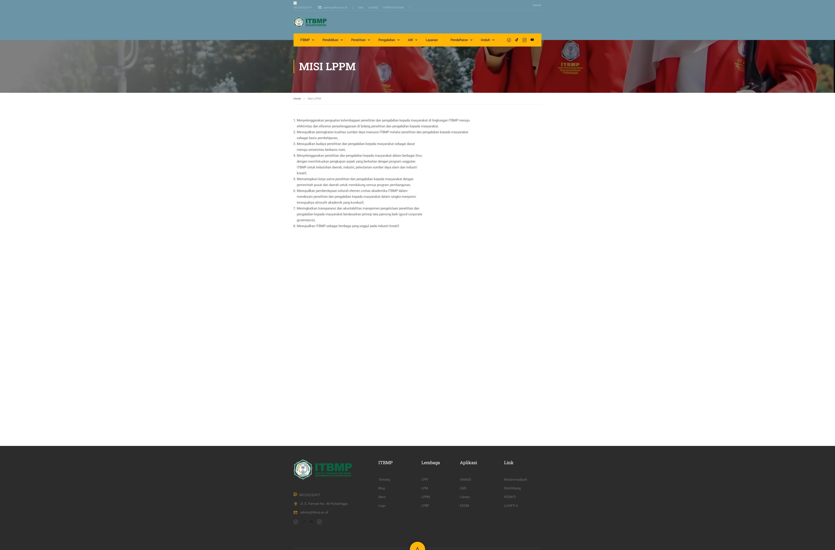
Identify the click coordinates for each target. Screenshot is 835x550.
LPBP (425, 506)
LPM (424, 488)
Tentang (384, 480)
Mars (382, 497)
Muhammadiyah (515, 480)
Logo (382, 506)
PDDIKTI (510, 497)
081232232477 (303, 7)
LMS (360, 7)
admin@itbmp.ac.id (335, 7)
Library (465, 497)
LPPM (425, 497)
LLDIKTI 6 (511, 506)
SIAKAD (373, 7)
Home (297, 98)
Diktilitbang (512, 488)
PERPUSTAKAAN (393, 7)
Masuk (537, 5)
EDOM (464, 506)
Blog (381, 488)
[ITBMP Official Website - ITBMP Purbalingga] (310, 22)
